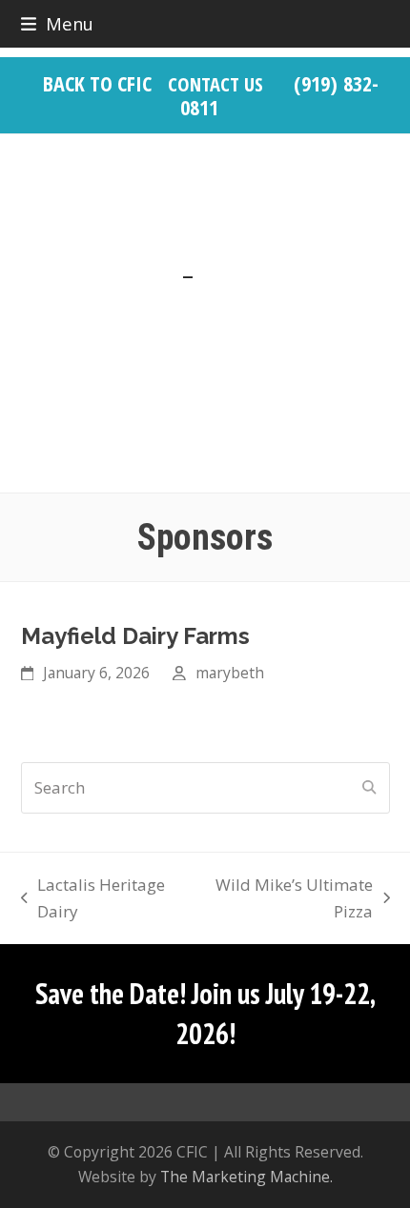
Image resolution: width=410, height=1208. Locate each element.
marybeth (229, 672)
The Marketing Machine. (246, 1176)
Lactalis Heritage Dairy (93, 899)
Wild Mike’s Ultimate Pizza (288, 899)
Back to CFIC (97, 83)
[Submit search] (369, 787)
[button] (57, 23)
